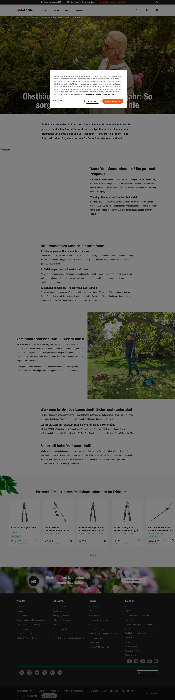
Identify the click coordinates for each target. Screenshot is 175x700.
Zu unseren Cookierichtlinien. (97, 94)
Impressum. (112, 94)
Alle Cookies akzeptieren (112, 101)
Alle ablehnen (92, 101)
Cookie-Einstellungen (59, 101)
